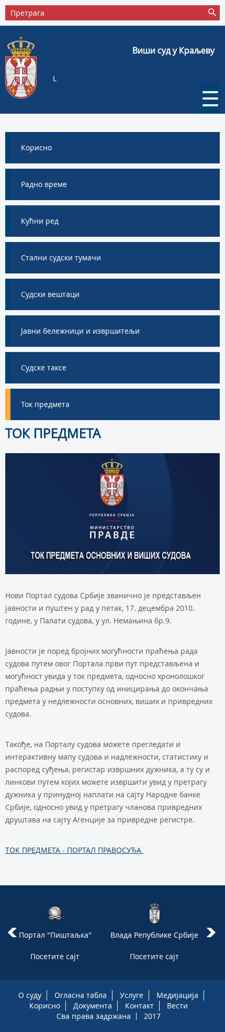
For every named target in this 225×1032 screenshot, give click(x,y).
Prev (12, 932)
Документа (92, 1006)
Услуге (131, 995)
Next (213, 932)
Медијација (177, 995)
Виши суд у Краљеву (173, 50)
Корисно (44, 1006)
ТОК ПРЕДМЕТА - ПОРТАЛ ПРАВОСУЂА (74, 850)
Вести (177, 1006)
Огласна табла (80, 995)
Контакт (139, 1006)
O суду (29, 995)
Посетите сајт (55, 956)
